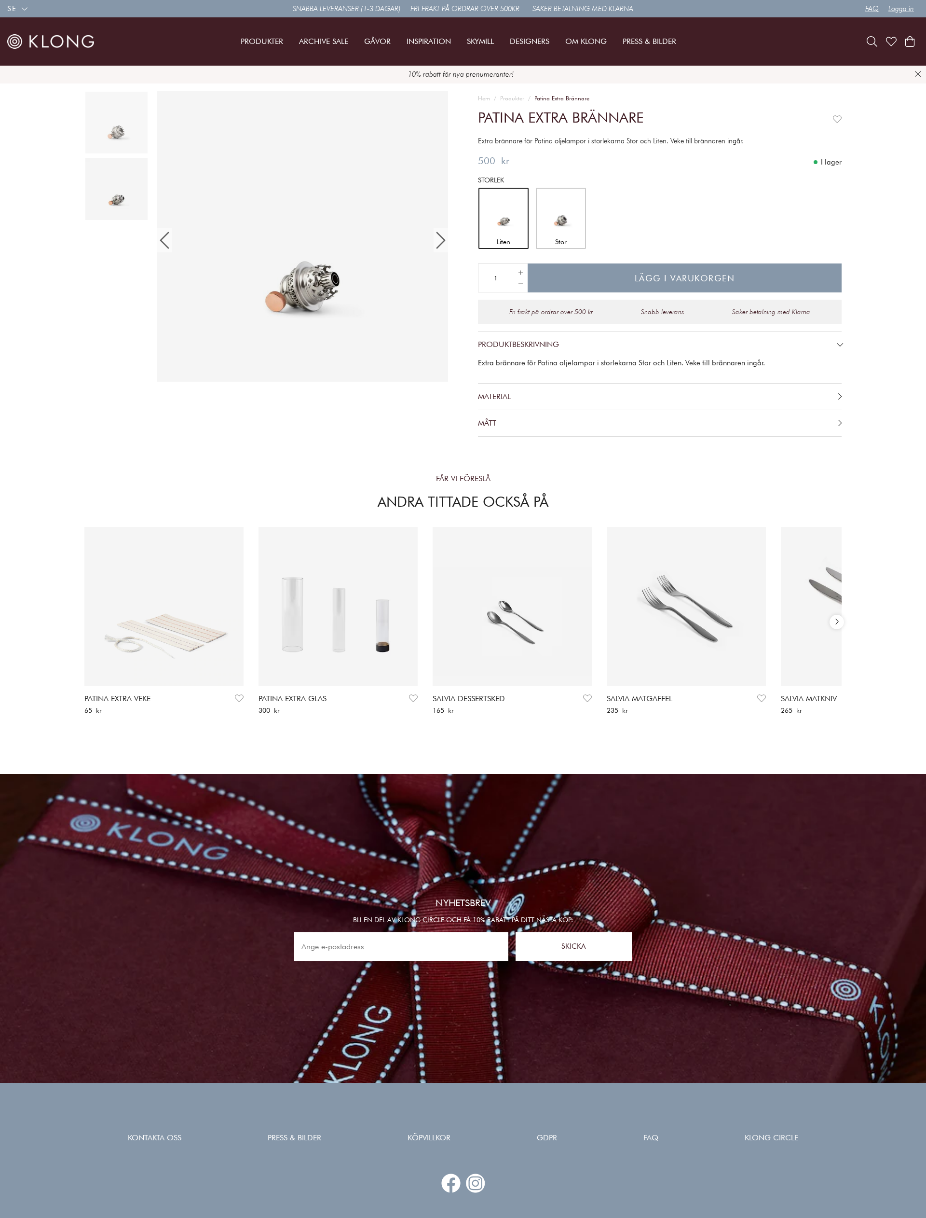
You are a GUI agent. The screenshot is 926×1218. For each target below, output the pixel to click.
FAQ (872, 8)
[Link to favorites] (891, 41)
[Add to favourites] (837, 117)
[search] (872, 41)
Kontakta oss (154, 1137)
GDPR (547, 1137)
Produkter (512, 98)
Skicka (573, 946)
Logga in (901, 8)
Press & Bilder (294, 1137)
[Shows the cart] (909, 41)
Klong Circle (771, 1137)
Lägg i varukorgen (685, 278)
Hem (484, 98)
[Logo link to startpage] (50, 41)
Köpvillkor (429, 1137)
